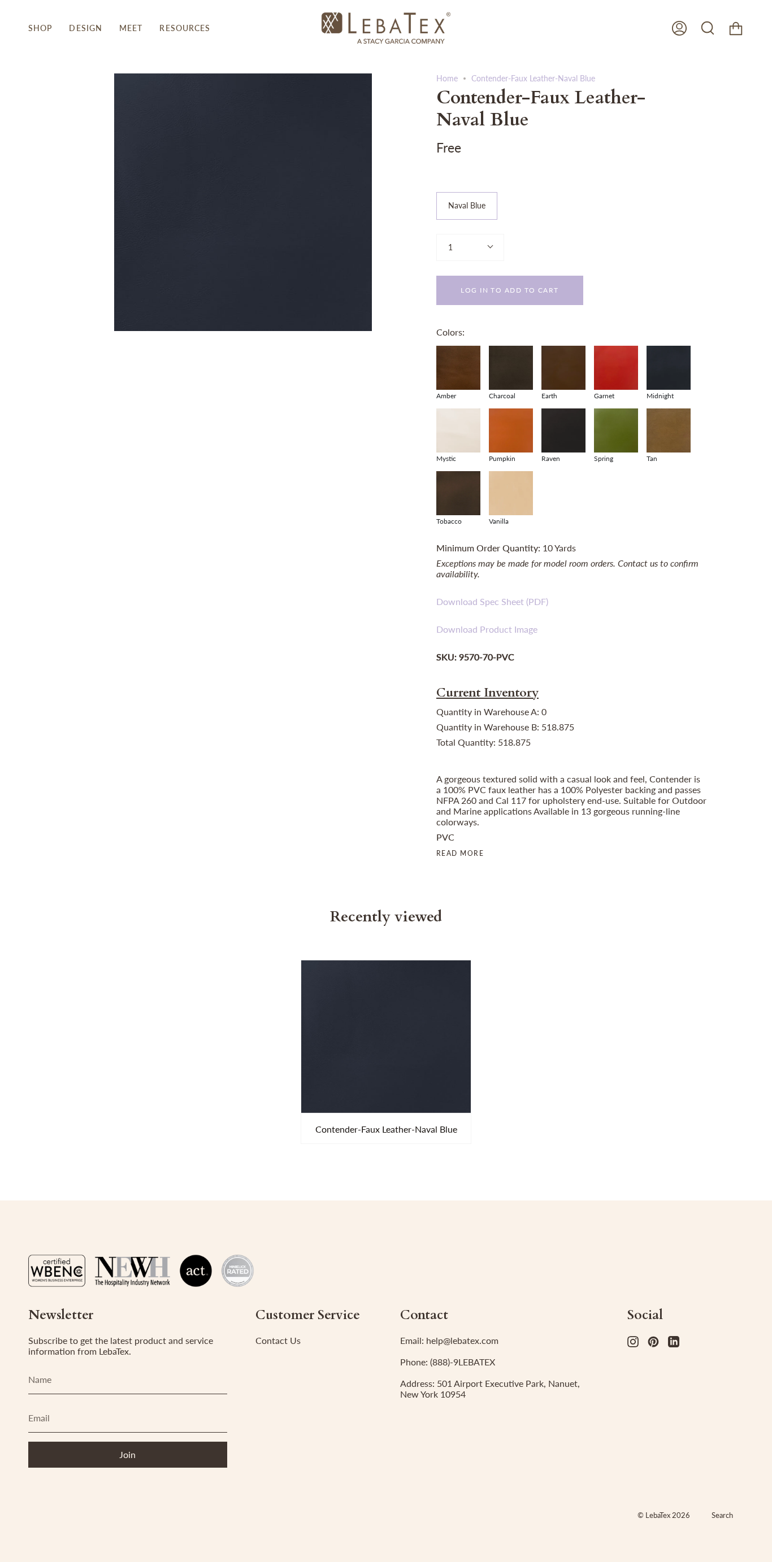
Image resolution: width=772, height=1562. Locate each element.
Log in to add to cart (509, 290)
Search (722, 1515)
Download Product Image (486, 629)
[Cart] (736, 28)
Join (127, 1454)
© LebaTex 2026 (663, 1515)
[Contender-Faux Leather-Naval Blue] (386, 1036)
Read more (460, 853)
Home (447, 78)
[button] (40, 28)
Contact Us (278, 1340)
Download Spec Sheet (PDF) (492, 601)
